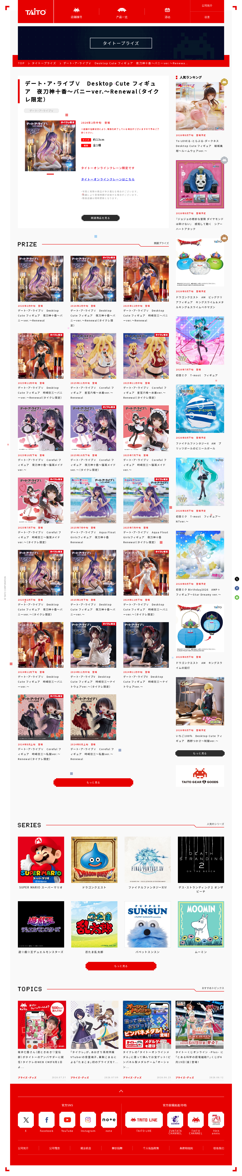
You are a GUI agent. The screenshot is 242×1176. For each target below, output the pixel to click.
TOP (21, 63)
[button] (50, 174)
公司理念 (54, 1148)
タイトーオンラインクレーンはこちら (108, 179)
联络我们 (218, 1148)
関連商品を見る (100, 218)
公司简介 (207, 5)
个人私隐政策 (151, 1148)
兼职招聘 (117, 1148)
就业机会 (85, 1148)
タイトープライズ (44, 63)
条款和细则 (186, 1148)
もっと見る (93, 782)
